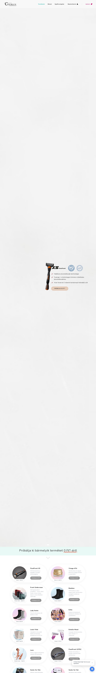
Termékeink (41, 4)
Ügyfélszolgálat (59, 4)
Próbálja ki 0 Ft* (57, 288)
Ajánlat (88, 4)
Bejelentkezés (72, 4)
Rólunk (50, 4)
